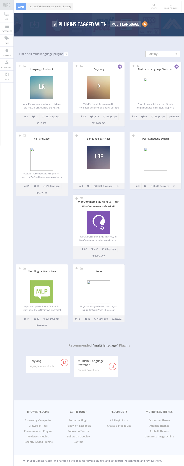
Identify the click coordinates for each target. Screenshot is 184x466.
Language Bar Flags (99, 138)
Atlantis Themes (159, 425)
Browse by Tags (38, 425)
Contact (78, 442)
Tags (6, 43)
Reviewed (7, 55)
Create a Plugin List (119, 425)
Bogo (99, 271)
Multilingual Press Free (42, 271)
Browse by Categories (38, 420)
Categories (7, 31)
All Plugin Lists (119, 420)
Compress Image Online (159, 436)
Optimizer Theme (159, 420)
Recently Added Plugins (38, 442)
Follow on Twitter (78, 431)
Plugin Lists (7, 67)
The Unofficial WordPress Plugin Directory (44, 6)
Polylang (98, 69)
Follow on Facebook (78, 425)
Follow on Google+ (78, 436)
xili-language (42, 138)
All (6, 19)
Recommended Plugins (38, 431)
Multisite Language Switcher (155, 69)
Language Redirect (41, 69)
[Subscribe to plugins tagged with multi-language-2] (145, 24)
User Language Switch (155, 138)
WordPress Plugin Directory (6, 5)
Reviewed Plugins (38, 436)
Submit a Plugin (78, 420)
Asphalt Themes (159, 431)
